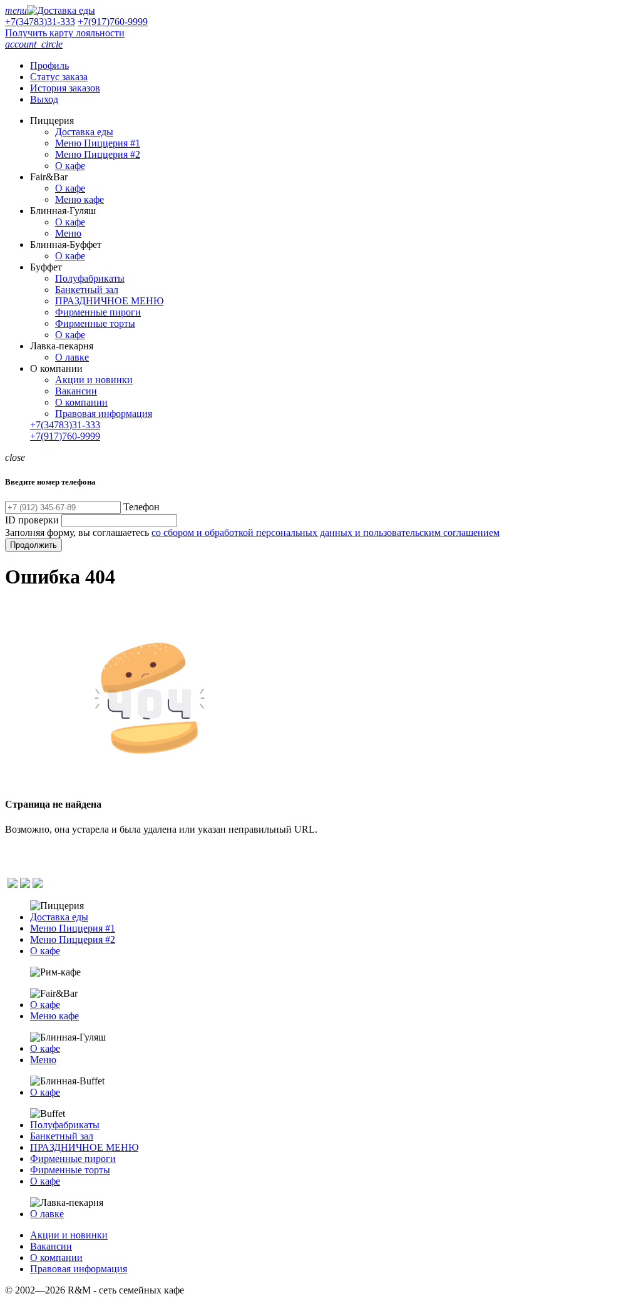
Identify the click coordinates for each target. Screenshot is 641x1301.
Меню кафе (79, 199)
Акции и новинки (94, 379)
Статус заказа (59, 76)
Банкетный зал (86, 289)
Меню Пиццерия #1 (97, 143)
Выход (44, 99)
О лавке (72, 357)
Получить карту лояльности (65, 33)
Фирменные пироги (98, 312)
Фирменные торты (95, 323)
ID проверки (32, 520)
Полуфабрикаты (90, 278)
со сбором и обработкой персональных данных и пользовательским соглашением (325, 532)
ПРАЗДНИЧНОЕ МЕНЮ (109, 301)
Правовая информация (103, 413)
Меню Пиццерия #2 (97, 154)
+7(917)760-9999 (113, 21)
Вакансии (76, 391)
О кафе (70, 165)
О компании (81, 402)
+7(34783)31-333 (40, 21)
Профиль (49, 65)
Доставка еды (84, 131)
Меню (68, 233)
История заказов (65, 88)
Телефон (141, 506)
